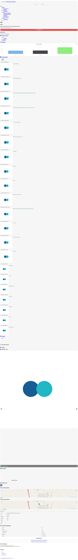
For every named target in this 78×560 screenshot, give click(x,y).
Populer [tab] (3, 59)
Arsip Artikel (5, 57)
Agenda (3, 336)
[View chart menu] (76, 44)
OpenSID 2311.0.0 (6, 558)
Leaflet (70, 508)
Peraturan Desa (4, 40)
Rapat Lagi (3, 340)
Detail (4, 509)
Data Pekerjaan (5, 15)
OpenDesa (2, 558)
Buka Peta (1, 497)
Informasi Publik (6, 19)
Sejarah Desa (5, 9)
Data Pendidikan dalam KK (7, 13)
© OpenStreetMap (73, 508)
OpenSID (76, 508)
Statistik (3, 42)
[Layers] (76, 490)
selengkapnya (23, 476)
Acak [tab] (2, 60)
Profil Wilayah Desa (6, 8)
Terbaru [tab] (3, 58)
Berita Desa (5, 38)
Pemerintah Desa (6, 11)
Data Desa (3, 12)
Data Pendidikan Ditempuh (7, 14)
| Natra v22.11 (11, 558)
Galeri (3, 347)
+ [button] (1, 490)
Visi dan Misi (5, 10)
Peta (2, 20)
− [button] (1, 491)
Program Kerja (4, 39)
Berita (2, 37)
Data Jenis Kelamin (6, 16)
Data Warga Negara (6, 17)
